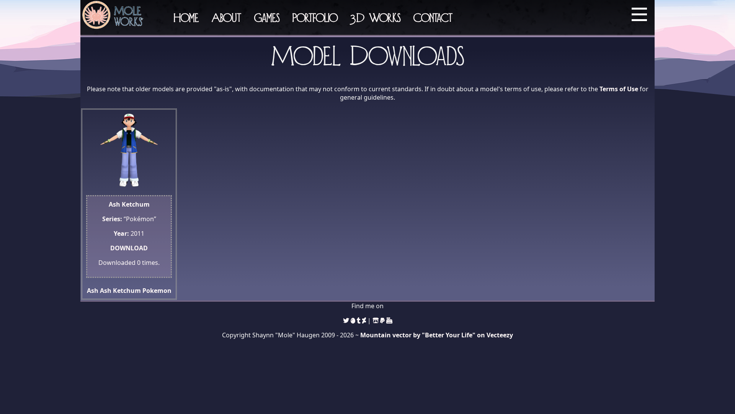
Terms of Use (618, 89)
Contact (433, 17)
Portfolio (315, 17)
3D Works (375, 17)
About (226, 17)
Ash (92, 290)
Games (267, 17)
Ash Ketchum (120, 290)
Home (186, 17)
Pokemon (157, 290)
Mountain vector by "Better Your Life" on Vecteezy (436, 335)
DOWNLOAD (129, 248)
